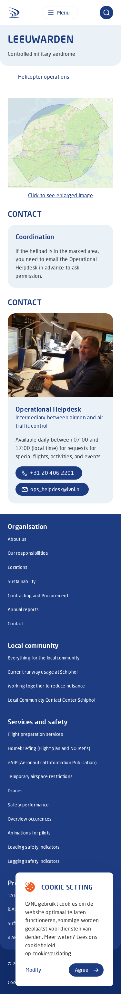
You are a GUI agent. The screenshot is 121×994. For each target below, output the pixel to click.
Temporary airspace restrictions (40, 776)
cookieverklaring (53, 953)
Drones (15, 790)
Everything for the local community (43, 657)
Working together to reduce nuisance (46, 685)
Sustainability (21, 581)
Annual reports (23, 609)
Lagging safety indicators (34, 861)
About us (17, 539)
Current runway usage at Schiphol (43, 672)
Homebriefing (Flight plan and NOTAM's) (49, 748)
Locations (18, 567)
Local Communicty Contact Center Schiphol (51, 700)
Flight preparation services (35, 734)
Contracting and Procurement (38, 595)
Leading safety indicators (34, 847)
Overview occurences (30, 819)
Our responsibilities (28, 553)
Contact (16, 623)
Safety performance (28, 804)
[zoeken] (106, 12)
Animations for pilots (29, 832)
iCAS (12, 909)
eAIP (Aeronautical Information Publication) (52, 762)
